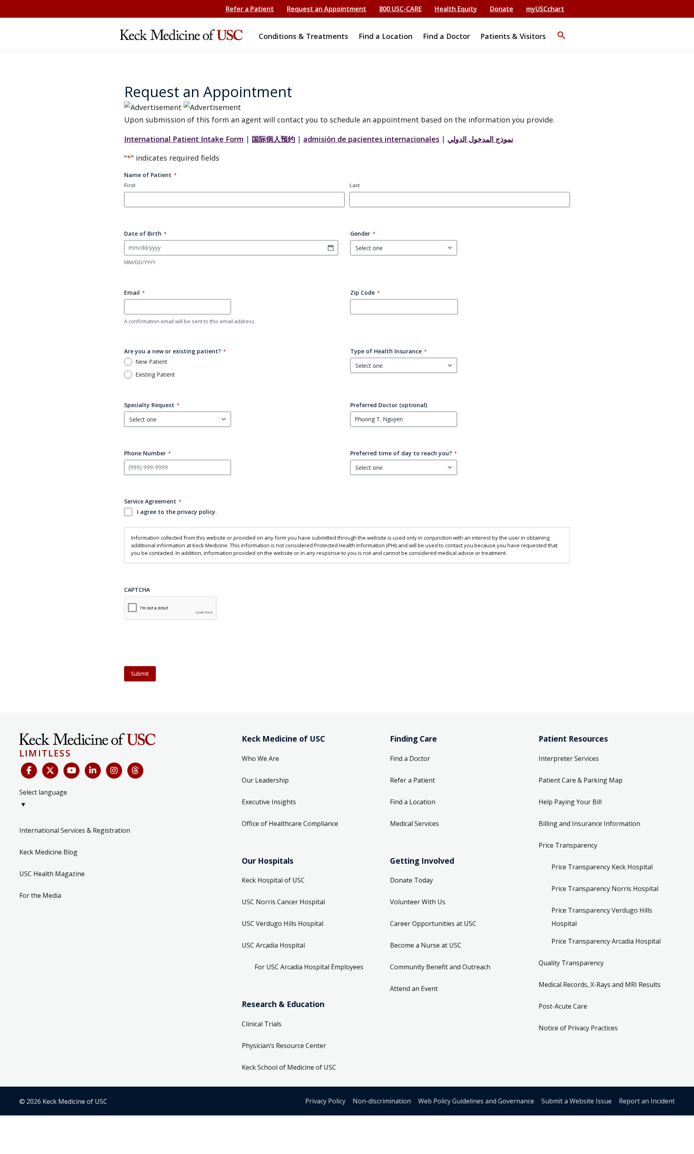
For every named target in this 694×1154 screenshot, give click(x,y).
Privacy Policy (325, 1101)
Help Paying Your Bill (570, 801)
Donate (501, 8)
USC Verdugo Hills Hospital (282, 923)
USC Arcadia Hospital (273, 945)
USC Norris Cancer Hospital (283, 901)
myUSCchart (545, 8)
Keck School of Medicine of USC (289, 1067)
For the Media (40, 895)
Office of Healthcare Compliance (290, 823)
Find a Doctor (410, 758)
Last (354, 185)
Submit (140, 673)
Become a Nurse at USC (425, 945)
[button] (561, 30)
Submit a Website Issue (576, 1101)
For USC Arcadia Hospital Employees (309, 966)
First (129, 185)
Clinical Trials (262, 1023)
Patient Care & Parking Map (581, 780)
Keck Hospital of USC (273, 880)
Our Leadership (265, 780)
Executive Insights (269, 801)
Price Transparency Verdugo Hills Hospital (601, 917)
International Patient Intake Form (184, 139)
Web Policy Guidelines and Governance (476, 1101)
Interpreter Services (569, 758)
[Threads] (135, 770)
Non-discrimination (382, 1101)
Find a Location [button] (385, 36)
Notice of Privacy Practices (578, 1028)
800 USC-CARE (400, 8)
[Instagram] (114, 770)
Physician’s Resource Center (284, 1045)
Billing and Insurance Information (589, 823)
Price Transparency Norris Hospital (604, 888)
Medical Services (414, 823)
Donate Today (411, 880)
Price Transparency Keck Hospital (602, 866)
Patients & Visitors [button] (513, 36)
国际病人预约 (273, 139)
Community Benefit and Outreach (440, 966)
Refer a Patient (250, 8)
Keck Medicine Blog (48, 852)
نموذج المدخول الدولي (480, 139)
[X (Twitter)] (50, 770)
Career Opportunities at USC (433, 923)
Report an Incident (647, 1101)
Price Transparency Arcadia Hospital (606, 941)
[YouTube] (71, 770)
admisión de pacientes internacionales (371, 139)
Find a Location (412, 801)
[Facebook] (29, 770)
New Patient (151, 361)
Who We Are (260, 758)
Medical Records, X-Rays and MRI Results (600, 984)
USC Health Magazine (52, 873)
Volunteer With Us (417, 901)
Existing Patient (155, 374)
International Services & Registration (74, 830)
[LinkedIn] (92, 770)
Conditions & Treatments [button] (303, 36)
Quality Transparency (571, 962)
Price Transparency (568, 845)
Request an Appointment (326, 8)
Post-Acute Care (563, 1006)
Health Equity (456, 8)
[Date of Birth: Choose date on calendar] (330, 247)
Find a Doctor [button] (446, 36)
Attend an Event (414, 988)
